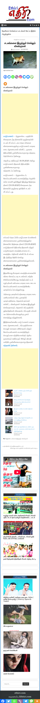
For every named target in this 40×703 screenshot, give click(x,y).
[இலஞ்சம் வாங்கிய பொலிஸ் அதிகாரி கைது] (9, 412)
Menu (5, 25)
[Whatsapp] (13, 75)
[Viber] (16, 75)
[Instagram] (20, 75)
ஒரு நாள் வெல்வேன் (10, 650)
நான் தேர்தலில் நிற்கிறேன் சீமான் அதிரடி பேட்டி (19, 559)
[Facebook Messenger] (28, 75)
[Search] (38, 25)
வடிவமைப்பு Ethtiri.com (20, 696)
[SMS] (31, 75)
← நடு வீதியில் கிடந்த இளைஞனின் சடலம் (12, 446)
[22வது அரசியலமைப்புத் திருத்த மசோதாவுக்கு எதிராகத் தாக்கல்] (9, 403)
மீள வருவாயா (8, 626)
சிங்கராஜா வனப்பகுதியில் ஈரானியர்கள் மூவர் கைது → (24, 448)
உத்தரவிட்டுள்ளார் (10, 345)
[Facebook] (32, 25)
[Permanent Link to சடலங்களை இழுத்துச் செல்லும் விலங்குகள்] (20, 59)
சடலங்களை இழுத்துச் (15, 438)
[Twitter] (30, 25)
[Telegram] (24, 75)
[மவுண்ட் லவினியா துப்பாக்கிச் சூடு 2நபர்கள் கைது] (9, 394)
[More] (5, 82)
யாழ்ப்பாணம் (8, 136)
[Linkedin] (34, 25)
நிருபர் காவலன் (16, 49)
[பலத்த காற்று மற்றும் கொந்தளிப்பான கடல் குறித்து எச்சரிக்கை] (9, 421)
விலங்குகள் (25, 438)
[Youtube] (36, 25)
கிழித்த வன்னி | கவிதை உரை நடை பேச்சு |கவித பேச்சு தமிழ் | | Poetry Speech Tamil (18, 599)
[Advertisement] (20, 114)
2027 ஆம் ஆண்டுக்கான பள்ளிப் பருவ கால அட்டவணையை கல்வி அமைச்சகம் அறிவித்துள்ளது (24, 429)
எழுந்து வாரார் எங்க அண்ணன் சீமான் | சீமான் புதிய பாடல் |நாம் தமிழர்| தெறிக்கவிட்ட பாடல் (19, 516)
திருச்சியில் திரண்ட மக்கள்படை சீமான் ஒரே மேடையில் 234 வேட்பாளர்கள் (18, 538)
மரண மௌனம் (8, 674)
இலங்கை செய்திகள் (20, 39)
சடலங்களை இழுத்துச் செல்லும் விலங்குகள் (20, 44)
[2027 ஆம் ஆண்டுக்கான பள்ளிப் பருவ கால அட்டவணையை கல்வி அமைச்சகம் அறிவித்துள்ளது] (9, 430)
